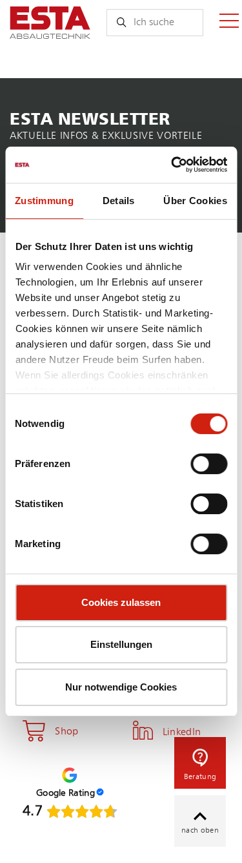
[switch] (208, 463)
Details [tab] (119, 200)
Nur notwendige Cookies (121, 686)
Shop (66, 732)
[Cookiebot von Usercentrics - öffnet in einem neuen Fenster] (172, 164)
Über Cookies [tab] (195, 200)
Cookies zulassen (121, 602)
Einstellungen (121, 644)
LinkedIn (182, 732)
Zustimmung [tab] (44, 200)
